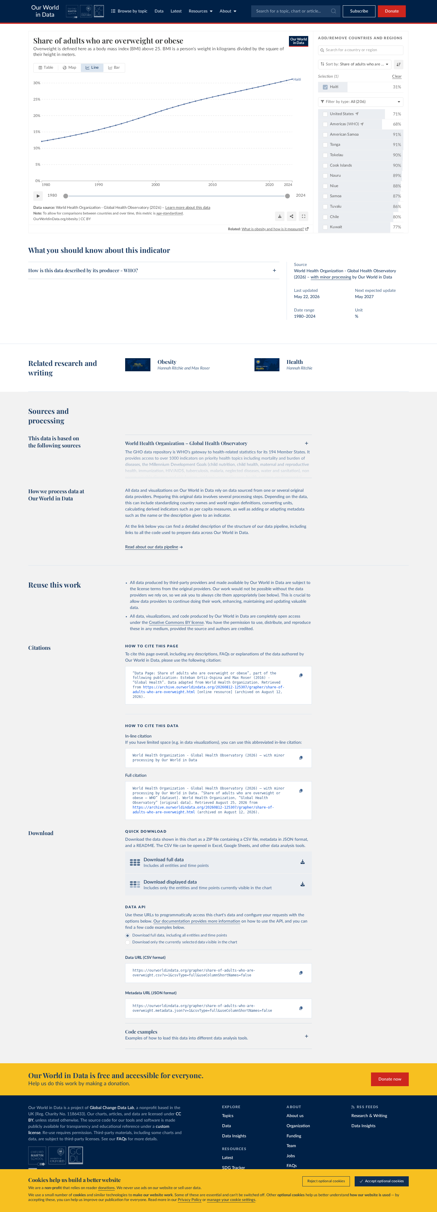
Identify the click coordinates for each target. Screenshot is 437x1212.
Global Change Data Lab (112, 1108)
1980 (52, 196)
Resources (198, 11)
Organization (298, 1126)
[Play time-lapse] (38, 196)
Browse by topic (132, 11)
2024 (301, 196)
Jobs (291, 1156)
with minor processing (331, 277)
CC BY (86, 219)
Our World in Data (45, 11)
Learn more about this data (187, 208)
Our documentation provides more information (196, 921)
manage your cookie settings (231, 1200)
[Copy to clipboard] (294, 676)
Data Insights (234, 1136)
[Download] (279, 216)
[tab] (46, 68)
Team (291, 1146)
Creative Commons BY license (176, 623)
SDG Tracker (233, 1168)
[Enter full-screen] (303, 216)
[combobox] (295, 11)
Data (159, 11)
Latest (176, 11)
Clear (397, 77)
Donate (392, 11)
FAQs (122, 1139)
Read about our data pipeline (151, 547)
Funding (294, 1136)
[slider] (65, 196)
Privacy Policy (190, 1200)
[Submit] (333, 11)
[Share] (291, 216)
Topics (227, 1116)
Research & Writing (369, 1116)
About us (295, 1116)
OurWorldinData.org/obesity (55, 219)
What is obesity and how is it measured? (273, 229)
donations (106, 1188)
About (225, 11)
